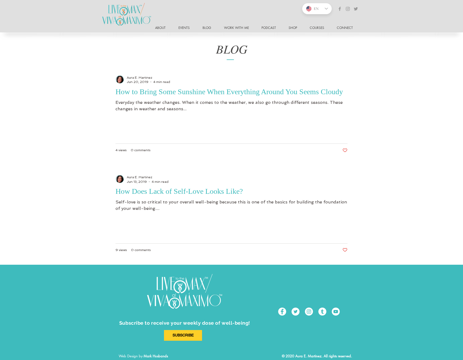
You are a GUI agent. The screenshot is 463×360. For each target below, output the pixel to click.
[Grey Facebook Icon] (339, 9)
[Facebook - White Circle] (282, 312)
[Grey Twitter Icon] (356, 9)
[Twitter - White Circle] (296, 312)
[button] (347, 28)
